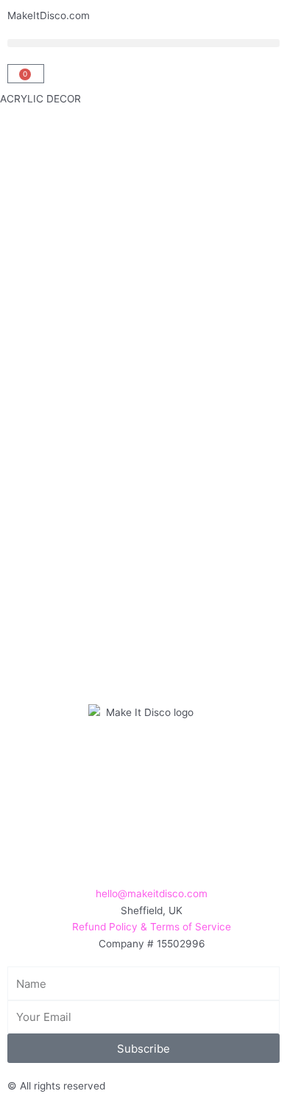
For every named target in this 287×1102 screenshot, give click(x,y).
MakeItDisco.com (48, 15)
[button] (143, 43)
